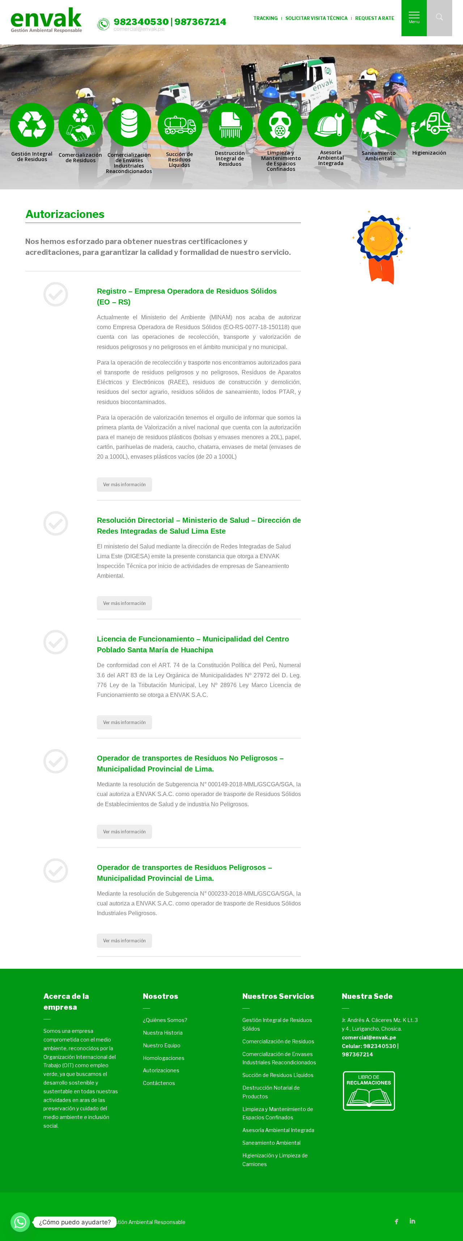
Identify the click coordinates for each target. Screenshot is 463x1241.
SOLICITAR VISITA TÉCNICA (316, 18)
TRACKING (265, 18)
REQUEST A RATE (374, 18)
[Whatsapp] (20, 1222)
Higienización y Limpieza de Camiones (275, 1159)
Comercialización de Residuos (278, 1041)
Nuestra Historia (163, 1033)
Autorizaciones (161, 1070)
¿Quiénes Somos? (165, 1020)
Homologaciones (163, 1058)
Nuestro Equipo (161, 1045)
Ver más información (124, 484)
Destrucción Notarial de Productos (271, 1092)
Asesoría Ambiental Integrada (278, 1130)
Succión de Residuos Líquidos (278, 1075)
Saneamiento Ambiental (271, 1143)
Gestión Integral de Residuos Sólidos (277, 1024)
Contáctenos (159, 1083)
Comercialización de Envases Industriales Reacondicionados (279, 1058)
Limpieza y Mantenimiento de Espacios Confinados (277, 1113)
